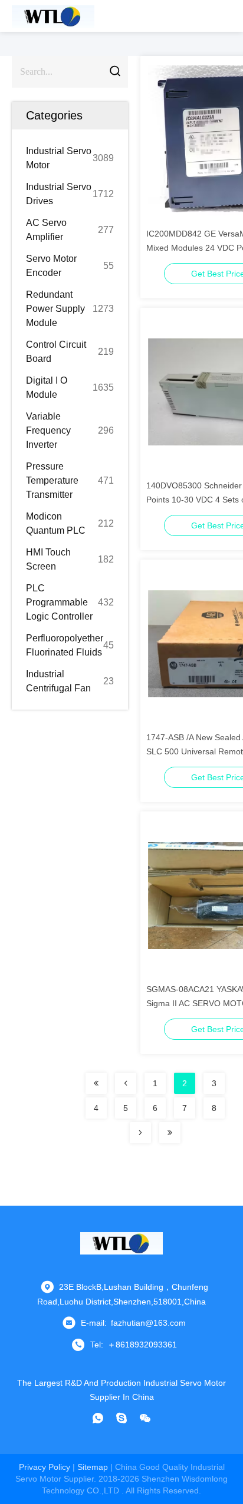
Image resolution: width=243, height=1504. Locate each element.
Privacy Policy (44, 1467)
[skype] (121, 1418)
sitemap (92, 1467)
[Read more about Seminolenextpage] (96, 1083)
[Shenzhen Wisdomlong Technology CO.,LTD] (53, 16)
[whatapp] (98, 1418)
